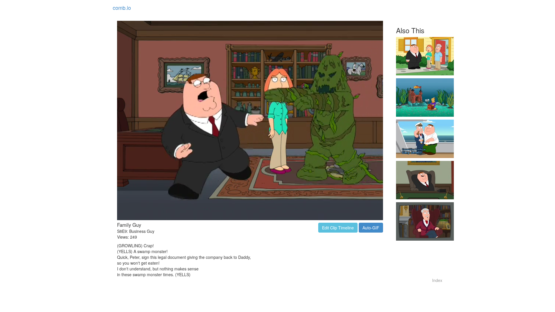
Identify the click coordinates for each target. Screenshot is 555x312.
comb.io (122, 7)
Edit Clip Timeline (338, 228)
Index (437, 280)
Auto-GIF (370, 228)
